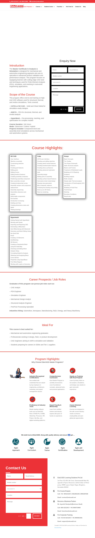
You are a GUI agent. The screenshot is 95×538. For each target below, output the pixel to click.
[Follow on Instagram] (69, 463)
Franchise (59, 6)
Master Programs (27, 6)
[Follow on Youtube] (80, 463)
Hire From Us (69, 6)
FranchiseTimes (58, 527)
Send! (79, 109)
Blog (84, 6)
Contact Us (78, 6)
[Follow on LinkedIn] (63, 463)
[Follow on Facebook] (74, 463)
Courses (38, 6)
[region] (47, 32)
